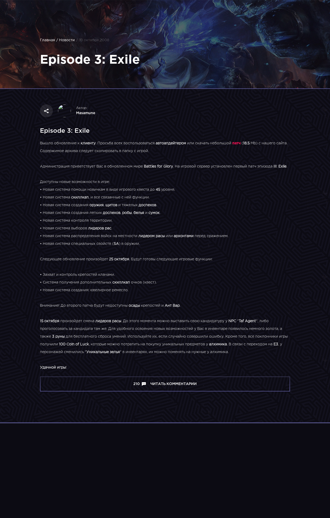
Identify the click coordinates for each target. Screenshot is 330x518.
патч (236, 143)
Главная (47, 40)
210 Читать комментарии (165, 384)
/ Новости (65, 40)
